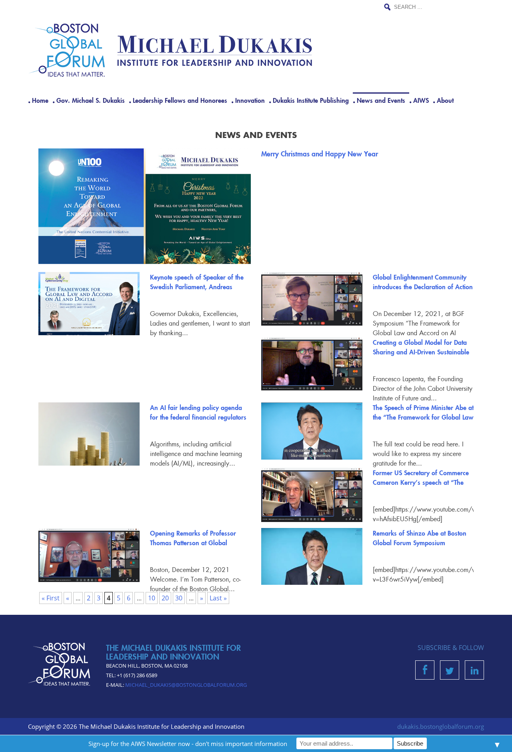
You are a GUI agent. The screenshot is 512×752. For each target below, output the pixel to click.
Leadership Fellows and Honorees (180, 100)
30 (178, 598)
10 (151, 598)
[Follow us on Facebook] (425, 672)
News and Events (381, 100)
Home (40, 100)
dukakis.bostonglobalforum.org (440, 726)
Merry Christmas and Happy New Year (319, 153)
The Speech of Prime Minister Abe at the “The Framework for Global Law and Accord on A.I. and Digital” (423, 417)
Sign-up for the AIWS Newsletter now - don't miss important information (187, 744)
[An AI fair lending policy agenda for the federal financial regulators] (89, 445)
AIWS (421, 100)
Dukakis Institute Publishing (311, 100)
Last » (218, 598)
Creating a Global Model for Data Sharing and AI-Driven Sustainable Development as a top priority (421, 352)
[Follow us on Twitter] (450, 672)
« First (51, 598)
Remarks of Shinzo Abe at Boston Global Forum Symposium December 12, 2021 (419, 542)
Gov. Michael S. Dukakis (90, 100)
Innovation (250, 100)
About (445, 100)
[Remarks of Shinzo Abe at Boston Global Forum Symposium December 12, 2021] (311, 556)
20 (165, 598)
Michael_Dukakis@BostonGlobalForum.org (186, 684)
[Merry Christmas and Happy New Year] (144, 206)
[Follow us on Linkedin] (474, 672)
